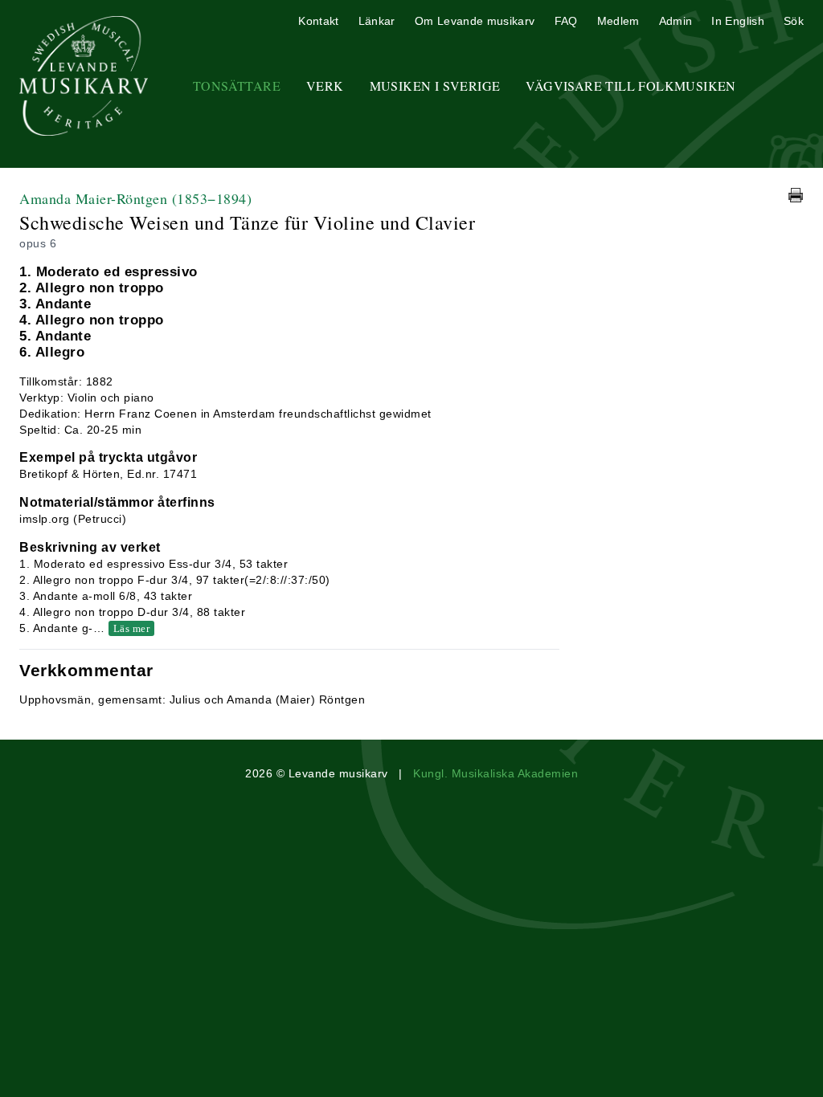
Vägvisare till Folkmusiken (630, 85)
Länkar (376, 20)
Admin (676, 20)
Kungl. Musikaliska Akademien (495, 773)
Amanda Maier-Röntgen (135, 198)
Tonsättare (236, 85)
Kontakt (318, 20)
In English (737, 20)
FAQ (566, 20)
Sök (794, 20)
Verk (325, 85)
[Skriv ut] (796, 195)
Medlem (618, 20)
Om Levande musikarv (475, 20)
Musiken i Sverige (435, 85)
